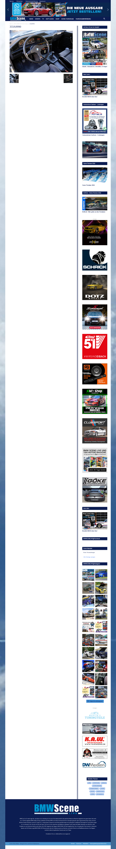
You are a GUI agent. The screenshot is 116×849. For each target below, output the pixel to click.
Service (12, 1)
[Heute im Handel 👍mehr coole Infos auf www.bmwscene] (101, 627)
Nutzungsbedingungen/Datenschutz (98, 843)
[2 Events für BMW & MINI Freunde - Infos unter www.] (101, 640)
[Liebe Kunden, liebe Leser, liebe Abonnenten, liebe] (101, 666)
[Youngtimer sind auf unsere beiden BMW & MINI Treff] (101, 588)
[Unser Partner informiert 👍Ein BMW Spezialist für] (88, 614)
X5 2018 (92, 791)
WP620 (92, 794)
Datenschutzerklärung (32, 1)
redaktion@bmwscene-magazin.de (62, 834)
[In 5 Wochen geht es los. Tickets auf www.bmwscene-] (88, 575)
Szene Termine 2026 (88, 185)
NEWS (31, 19)
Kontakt (73, 843)
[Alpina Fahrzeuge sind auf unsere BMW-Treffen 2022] (88, 601)
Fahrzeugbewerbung (83, 19)
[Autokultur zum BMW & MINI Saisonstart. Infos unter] (88, 627)
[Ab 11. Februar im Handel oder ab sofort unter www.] (88, 640)
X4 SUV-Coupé (96, 782)
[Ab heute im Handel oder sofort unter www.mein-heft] (88, 692)
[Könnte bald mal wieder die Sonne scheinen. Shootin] (101, 653)
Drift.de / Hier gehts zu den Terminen (93, 212)
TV (43, 19)
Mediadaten (85, 843)
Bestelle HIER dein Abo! (89, 96)
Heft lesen (50, 19)
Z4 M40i (102, 788)
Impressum (42, 1)
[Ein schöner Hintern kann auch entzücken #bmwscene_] (88, 666)
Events (37, 19)
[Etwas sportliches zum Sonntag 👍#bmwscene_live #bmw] (88, 653)
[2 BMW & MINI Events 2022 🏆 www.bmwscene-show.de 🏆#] (101, 614)
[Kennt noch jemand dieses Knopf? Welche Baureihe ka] (101, 679)
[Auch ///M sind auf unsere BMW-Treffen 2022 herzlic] (101, 601)
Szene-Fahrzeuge (67, 19)
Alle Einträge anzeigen (89, 557)
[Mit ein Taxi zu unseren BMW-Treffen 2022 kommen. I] (101, 575)
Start (11, 24)
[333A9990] (41, 72)
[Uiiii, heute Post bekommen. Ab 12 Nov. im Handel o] (101, 692)
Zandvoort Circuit (100, 791)
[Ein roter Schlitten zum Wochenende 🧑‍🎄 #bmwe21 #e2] (88, 679)
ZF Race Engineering (97, 785)
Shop (57, 19)
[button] (58, 10)
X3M (89, 782)
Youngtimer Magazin (94, 788)
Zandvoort (104, 782)
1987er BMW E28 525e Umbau (21, 24)
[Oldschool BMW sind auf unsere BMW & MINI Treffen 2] (88, 588)
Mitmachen (19, 1)
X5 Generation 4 (100, 794)
